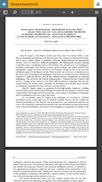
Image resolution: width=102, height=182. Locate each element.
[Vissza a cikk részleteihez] (4, 4)
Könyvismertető (24, 4)
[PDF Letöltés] (98, 4)
